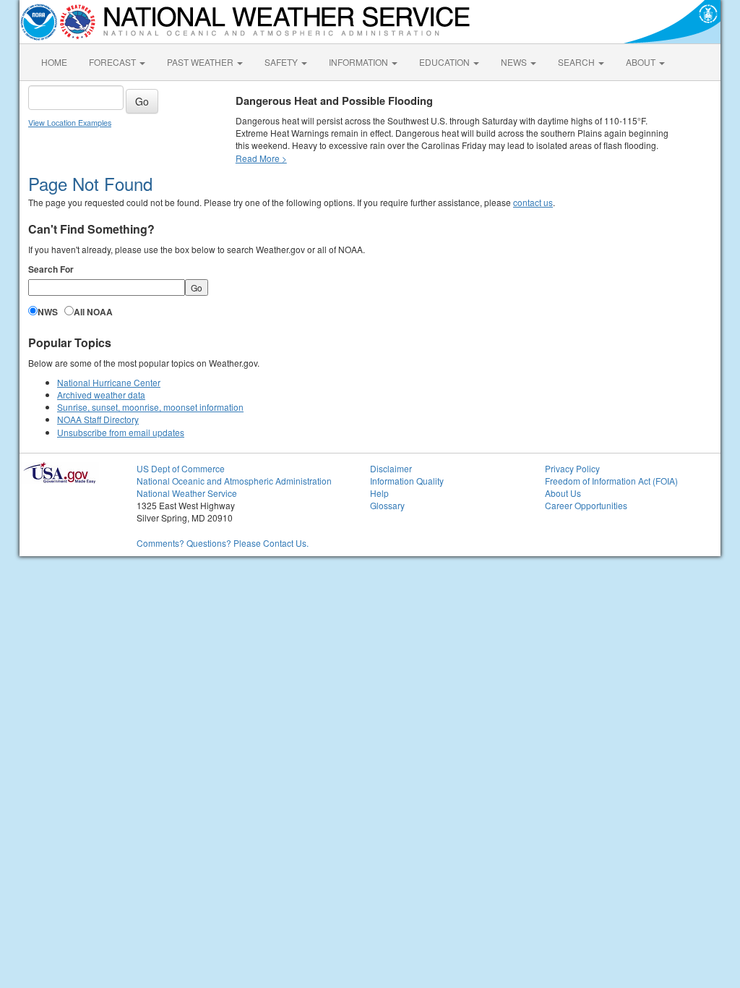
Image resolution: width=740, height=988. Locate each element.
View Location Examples (69, 122)
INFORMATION (359, 62)
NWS (48, 312)
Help (379, 493)
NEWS (515, 62)
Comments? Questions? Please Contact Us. (223, 543)
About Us (563, 493)
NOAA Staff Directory (98, 419)
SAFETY (282, 62)
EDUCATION (445, 62)
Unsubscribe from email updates (120, 432)
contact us (533, 202)
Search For (51, 269)
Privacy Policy (572, 468)
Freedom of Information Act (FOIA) (611, 480)
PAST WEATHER (201, 62)
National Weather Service (187, 493)
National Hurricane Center (108, 382)
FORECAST (113, 62)
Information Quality (407, 480)
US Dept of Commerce (181, 468)
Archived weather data (101, 394)
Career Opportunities (586, 505)
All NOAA (93, 312)
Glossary (387, 505)
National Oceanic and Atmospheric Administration (234, 480)
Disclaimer (391, 468)
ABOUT (642, 62)
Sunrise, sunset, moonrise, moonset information (150, 407)
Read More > (261, 158)
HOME (54, 62)
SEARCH (577, 62)
